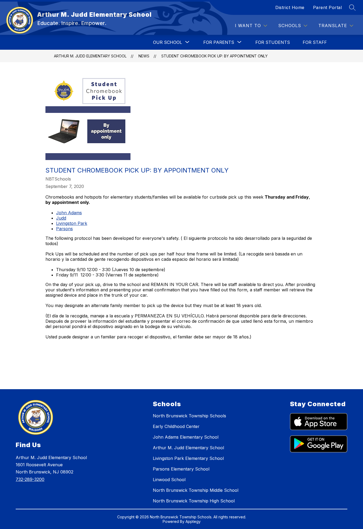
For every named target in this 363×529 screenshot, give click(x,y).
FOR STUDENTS (272, 42)
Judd (61, 218)
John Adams (69, 212)
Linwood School (169, 479)
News (143, 56)
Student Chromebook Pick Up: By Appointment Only (214, 56)
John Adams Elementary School (185, 437)
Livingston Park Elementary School (188, 458)
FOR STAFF (315, 42)
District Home (290, 7)
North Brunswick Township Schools (189, 415)
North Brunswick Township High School (194, 500)
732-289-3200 (30, 479)
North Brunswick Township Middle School (195, 490)
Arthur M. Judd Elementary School (90, 56)
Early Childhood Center (176, 426)
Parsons (64, 228)
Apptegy (193, 521)
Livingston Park (71, 223)
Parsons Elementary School (181, 469)
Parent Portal (327, 7)
